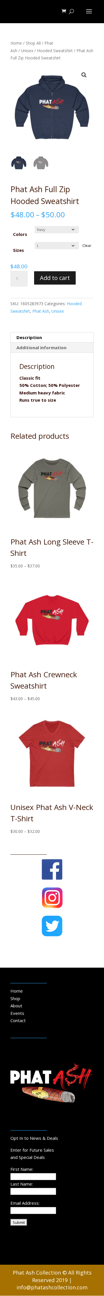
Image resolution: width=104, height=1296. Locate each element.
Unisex (27, 50)
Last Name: (21, 1184)
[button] (84, 75)
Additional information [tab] (41, 347)
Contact (18, 1020)
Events (17, 1013)
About (16, 1006)
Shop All (33, 43)
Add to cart (55, 278)
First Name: (21, 1169)
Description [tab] (29, 337)
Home (16, 43)
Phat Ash (40, 311)
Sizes (18, 250)
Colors (20, 234)
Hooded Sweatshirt (55, 50)
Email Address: (25, 1203)
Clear (86, 245)
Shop (15, 998)
